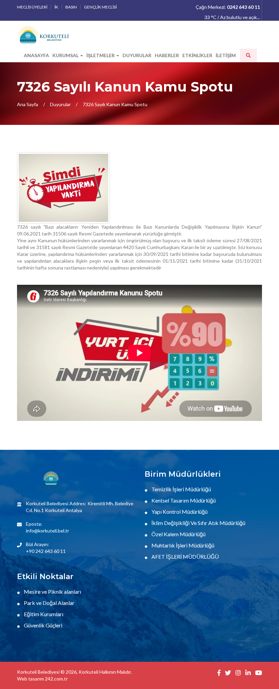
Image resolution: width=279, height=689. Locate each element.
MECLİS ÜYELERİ (32, 7)
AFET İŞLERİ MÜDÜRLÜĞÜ (184, 556)
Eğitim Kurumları (43, 614)
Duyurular (60, 104)
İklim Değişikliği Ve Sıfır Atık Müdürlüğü (197, 523)
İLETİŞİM (226, 55)
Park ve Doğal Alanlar (49, 603)
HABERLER (167, 55)
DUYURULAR (136, 55)
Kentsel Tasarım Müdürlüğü (183, 500)
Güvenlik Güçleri (42, 625)
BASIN (71, 7)
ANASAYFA (36, 55)
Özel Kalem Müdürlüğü (178, 534)
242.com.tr (56, 679)
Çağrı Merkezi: (228, 7)
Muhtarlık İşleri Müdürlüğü (182, 545)
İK (56, 7)
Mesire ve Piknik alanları (52, 591)
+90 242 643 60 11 (46, 551)
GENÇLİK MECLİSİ (100, 7)
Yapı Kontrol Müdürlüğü (179, 511)
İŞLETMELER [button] (101, 55)
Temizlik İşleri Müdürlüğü (180, 489)
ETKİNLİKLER (197, 55)
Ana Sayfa (27, 104)
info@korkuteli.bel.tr (47, 531)
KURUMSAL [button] (66, 55)
